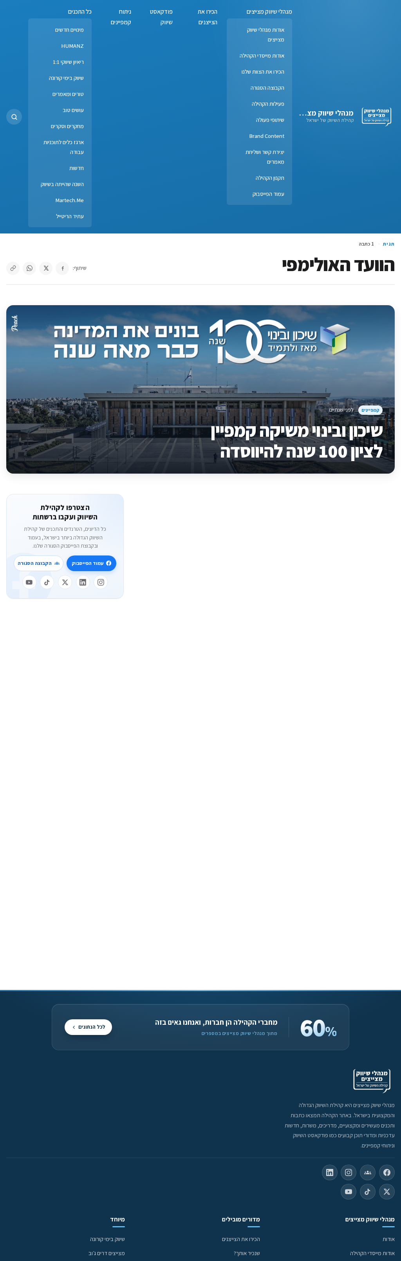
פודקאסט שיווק (161, 16)
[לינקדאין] (83, 582)
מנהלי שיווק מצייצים (323, 113)
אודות (389, 1239)
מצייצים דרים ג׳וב (107, 1253)
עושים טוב (73, 110)
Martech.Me (69, 200)
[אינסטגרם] (101, 582)
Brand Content (266, 135)
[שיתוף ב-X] (45, 268)
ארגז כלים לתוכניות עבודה (63, 147)
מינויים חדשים (69, 29)
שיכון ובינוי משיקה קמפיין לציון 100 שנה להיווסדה (297, 440)
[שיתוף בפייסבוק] (62, 268)
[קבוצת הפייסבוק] (368, 1172)
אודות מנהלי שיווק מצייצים (265, 34)
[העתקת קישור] (13, 268)
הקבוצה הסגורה (267, 87)
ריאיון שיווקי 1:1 (68, 61)
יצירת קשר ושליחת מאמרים (265, 156)
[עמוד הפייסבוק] (387, 1172)
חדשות (76, 168)
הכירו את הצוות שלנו (263, 71)
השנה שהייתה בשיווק (62, 184)
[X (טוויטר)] (387, 1191)
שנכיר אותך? (247, 1253)
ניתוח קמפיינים (121, 16)
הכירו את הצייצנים (207, 16)
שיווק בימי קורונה (66, 77)
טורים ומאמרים (68, 94)
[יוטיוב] (29, 582)
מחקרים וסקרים (67, 126)
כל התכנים (80, 11)
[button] (14, 117)
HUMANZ (72, 45)
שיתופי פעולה (270, 119)
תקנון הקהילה (270, 177)
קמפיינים (370, 410)
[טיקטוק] (47, 582)
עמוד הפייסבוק (268, 193)
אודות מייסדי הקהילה (262, 55)
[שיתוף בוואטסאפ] (29, 268)
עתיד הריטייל (70, 216)
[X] (65, 582)
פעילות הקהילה (268, 103)
